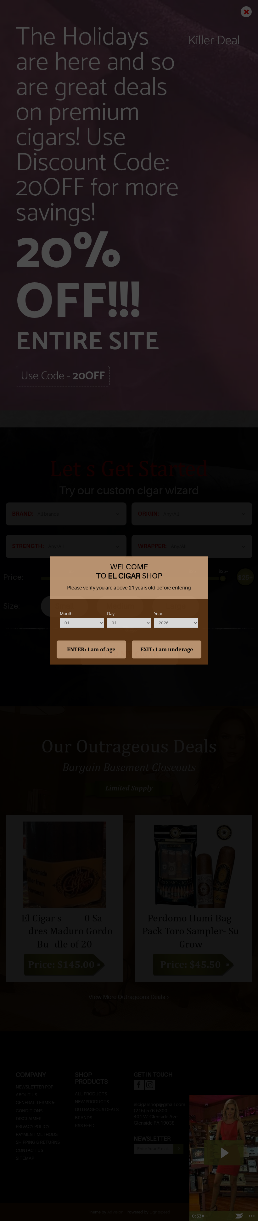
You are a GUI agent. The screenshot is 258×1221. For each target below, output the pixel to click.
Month (66, 613)
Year (158, 613)
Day (111, 613)
